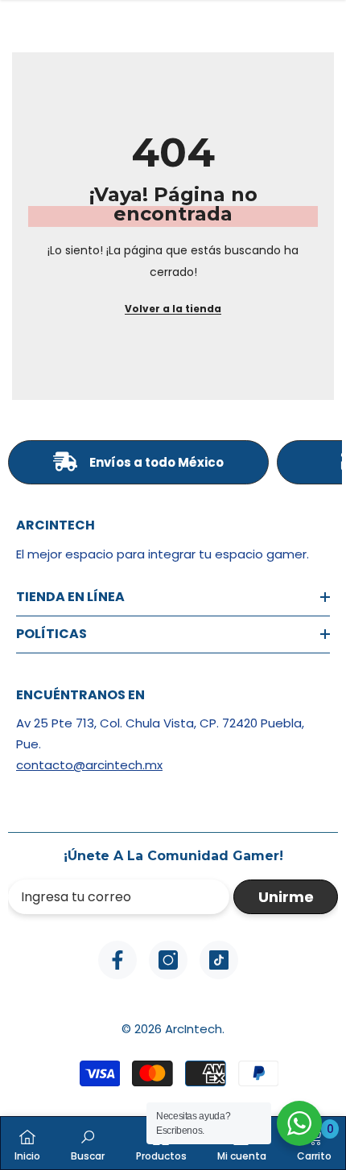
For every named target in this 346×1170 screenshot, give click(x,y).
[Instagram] (168, 960)
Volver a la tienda (173, 308)
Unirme (286, 897)
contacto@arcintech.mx (89, 764)
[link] (87, 1143)
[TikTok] (219, 960)
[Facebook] (117, 960)
